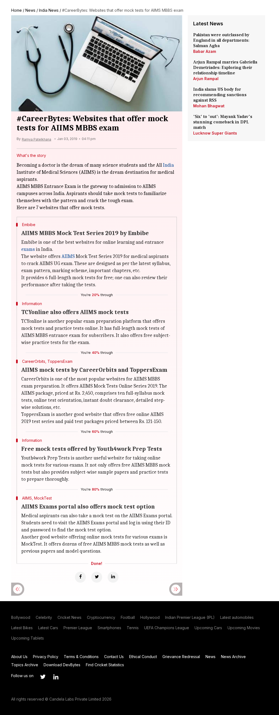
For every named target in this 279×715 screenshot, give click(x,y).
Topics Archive (24, 664)
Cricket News (69, 617)
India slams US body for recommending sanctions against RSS (220, 95)
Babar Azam (204, 51)
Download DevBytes (62, 664)
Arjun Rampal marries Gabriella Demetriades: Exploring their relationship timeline (225, 67)
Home (16, 10)
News (30, 10)
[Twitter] (96, 577)
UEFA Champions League (166, 627)
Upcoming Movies (244, 627)
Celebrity (44, 617)
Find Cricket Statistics (105, 664)
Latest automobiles (237, 617)
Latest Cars (48, 627)
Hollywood (150, 617)
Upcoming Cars (208, 627)
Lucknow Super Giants (215, 133)
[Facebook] (80, 577)
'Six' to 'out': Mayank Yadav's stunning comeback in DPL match (222, 122)
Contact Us (114, 656)
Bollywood (20, 617)
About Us (19, 656)
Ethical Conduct (143, 656)
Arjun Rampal (206, 78)
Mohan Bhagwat (209, 106)
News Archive (233, 656)
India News (49, 10)
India (168, 165)
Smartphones (109, 627)
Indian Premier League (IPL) (190, 617)
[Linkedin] (113, 577)
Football (128, 617)
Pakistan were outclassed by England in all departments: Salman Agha (221, 40)
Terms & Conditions (81, 656)
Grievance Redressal (181, 656)
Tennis (133, 627)
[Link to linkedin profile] (55, 677)
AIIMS (68, 256)
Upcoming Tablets (27, 638)
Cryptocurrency (101, 617)
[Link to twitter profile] (42, 677)
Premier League (77, 627)
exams (28, 249)
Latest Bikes (22, 627)
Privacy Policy (45, 656)
